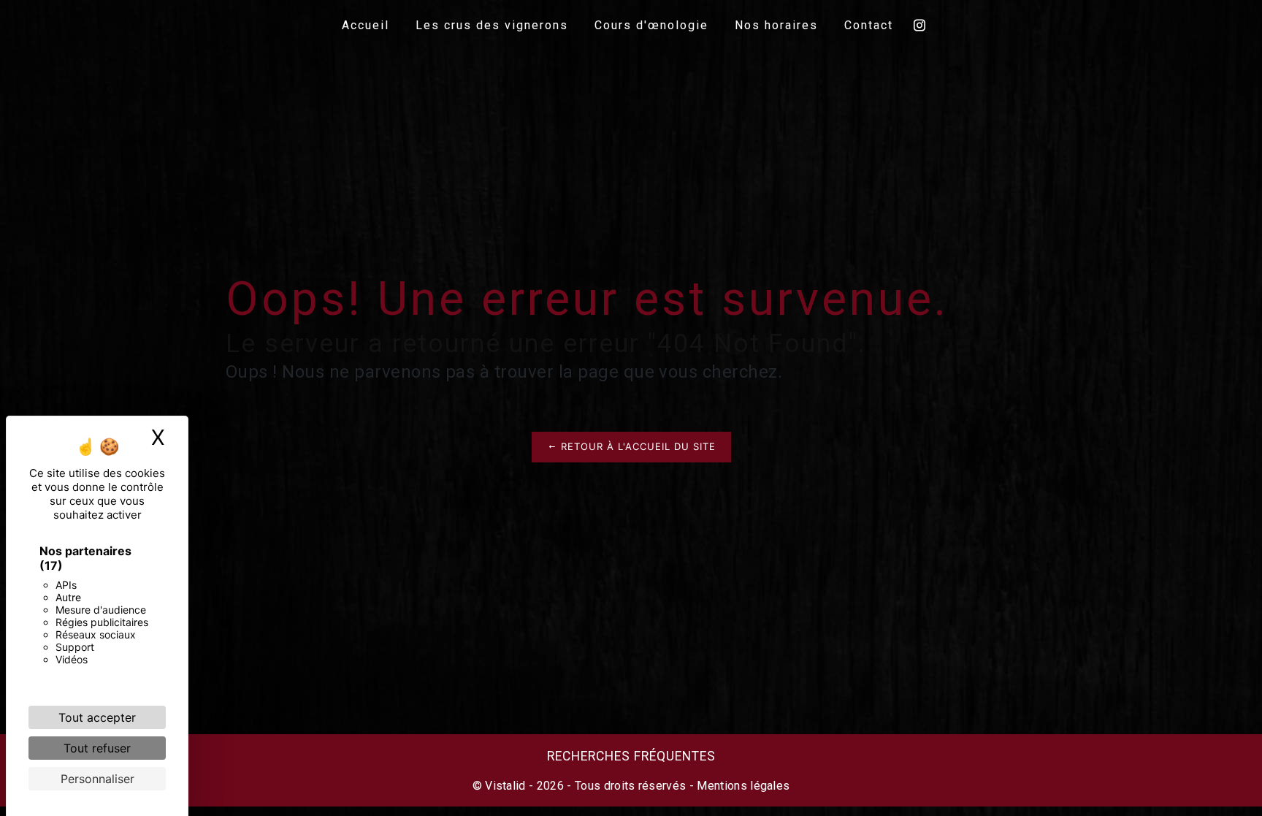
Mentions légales (741, 786)
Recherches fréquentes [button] (631, 756)
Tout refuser (97, 748)
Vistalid (505, 786)
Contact (868, 25)
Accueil (365, 25)
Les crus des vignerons (492, 25)
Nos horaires (776, 25)
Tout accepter (97, 717)
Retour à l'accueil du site (636, 446)
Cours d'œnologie (651, 25)
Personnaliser (97, 778)
